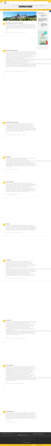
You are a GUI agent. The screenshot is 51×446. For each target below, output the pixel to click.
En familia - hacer (17, 32)
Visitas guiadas (23, 32)
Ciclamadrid (8, 156)
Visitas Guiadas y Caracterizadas (12, 122)
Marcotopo (8, 223)
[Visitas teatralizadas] (11, 176)
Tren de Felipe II (8, 260)
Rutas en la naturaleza (23, 71)
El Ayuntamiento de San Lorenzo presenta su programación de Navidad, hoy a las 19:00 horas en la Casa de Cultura (42, 19)
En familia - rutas (13, 71)
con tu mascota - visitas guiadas (10, 32)
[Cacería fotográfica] (11, 352)
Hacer (20, 32)
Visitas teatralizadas (9, 181)
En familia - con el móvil (15, 232)
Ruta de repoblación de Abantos (11, 50)
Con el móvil (9, 232)
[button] (50, 11)
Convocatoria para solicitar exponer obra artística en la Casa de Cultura (44, 24)
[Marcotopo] (24, 209)
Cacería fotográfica (9, 365)
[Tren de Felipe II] (25, 246)
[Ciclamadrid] (11, 146)
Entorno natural (18, 71)
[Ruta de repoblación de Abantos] (11, 41)
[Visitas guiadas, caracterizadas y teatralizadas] (20, 16)
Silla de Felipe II (8, 320)
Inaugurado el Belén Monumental (44, 15)
